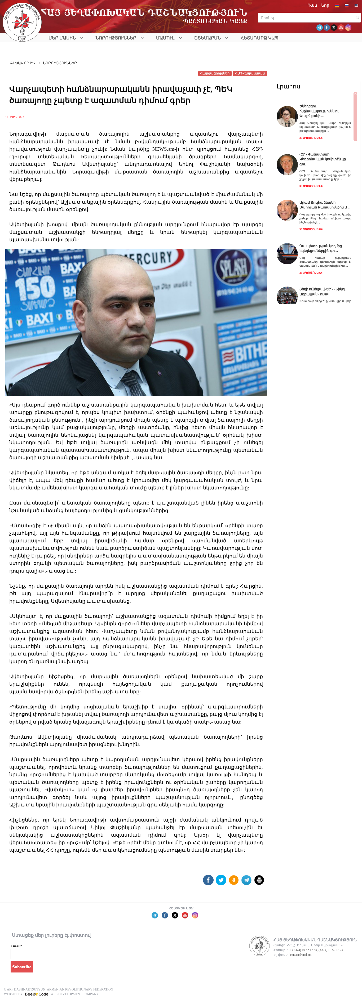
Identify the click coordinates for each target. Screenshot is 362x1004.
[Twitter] (221, 882)
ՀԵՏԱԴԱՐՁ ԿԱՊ (260, 38)
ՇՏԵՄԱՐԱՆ (207, 38)
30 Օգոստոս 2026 (311, 137)
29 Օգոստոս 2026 (311, 272)
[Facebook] (208, 882)
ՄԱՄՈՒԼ (165, 38)
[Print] (259, 882)
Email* (16, 946)
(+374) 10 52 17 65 (304, 950)
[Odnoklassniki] (233, 882)
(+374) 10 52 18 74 (331, 950)
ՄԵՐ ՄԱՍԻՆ (62, 38)
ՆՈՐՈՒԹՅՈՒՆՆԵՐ (116, 38)
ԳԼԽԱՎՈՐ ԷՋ (23, 63)
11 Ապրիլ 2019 (14, 117)
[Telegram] (246, 882)
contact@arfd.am (300, 955)
